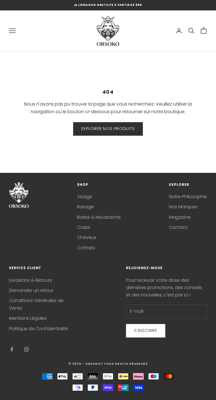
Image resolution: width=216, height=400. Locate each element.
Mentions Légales (28, 318)
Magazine (180, 217)
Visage (84, 196)
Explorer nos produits (108, 128)
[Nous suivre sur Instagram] (26, 349)
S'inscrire (145, 330)
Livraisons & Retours (30, 280)
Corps (83, 227)
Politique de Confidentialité (38, 328)
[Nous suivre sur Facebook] (12, 349)
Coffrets (86, 248)
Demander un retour (31, 290)
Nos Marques (183, 207)
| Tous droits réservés (125, 363)
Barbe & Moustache (99, 217)
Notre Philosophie (188, 196)
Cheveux (86, 237)
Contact (178, 227)
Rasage (85, 207)
